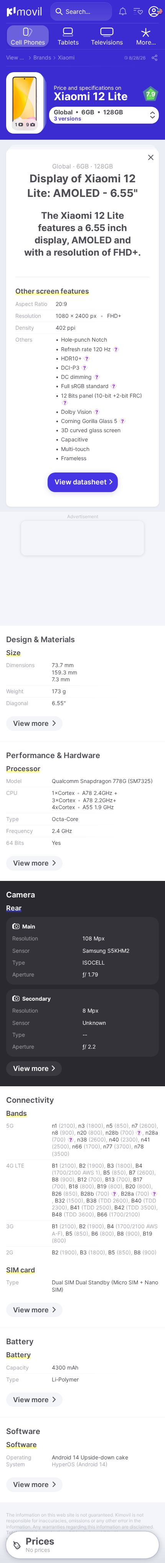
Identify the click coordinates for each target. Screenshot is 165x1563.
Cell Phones (28, 42)
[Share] (154, 57)
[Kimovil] (24, 11)
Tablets (68, 42)
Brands (42, 57)
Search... (78, 11)
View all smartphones (16, 57)
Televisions (107, 42)
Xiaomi (66, 57)
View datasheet (81, 482)
